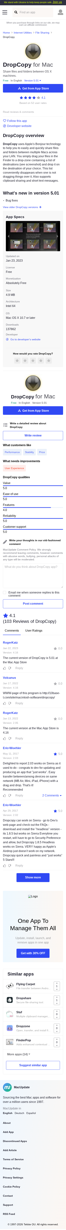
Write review (33, 435)
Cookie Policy (11, 1186)
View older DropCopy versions (20, 207)
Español (31, 1113)
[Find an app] (15, 12)
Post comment (33, 604)
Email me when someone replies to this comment (33, 594)
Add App (8, 1132)
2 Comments (50, 795)
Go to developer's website (25, 339)
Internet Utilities (23, 32)
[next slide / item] (57, 236)
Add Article (10, 1150)
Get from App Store (35, 88)
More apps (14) (17, 1054)
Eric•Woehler (12, 748)
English (7, 1113)
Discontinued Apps (15, 1141)
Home (6, 32)
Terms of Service (13, 1159)
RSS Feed (9, 1214)
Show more (33, 877)
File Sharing (42, 32)
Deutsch (19, 1113)
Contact (8, 1195)
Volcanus (9, 678)
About (7, 1123)
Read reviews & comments (18, 111)
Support (8, 1205)
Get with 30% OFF (33, 953)
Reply (19, 668)
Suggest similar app (33, 1065)
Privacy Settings (13, 1177)
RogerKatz (10, 643)
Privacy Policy (12, 1168)
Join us (57, 2)
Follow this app (17, 121)
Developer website (19, 126)
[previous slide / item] (8, 236)
